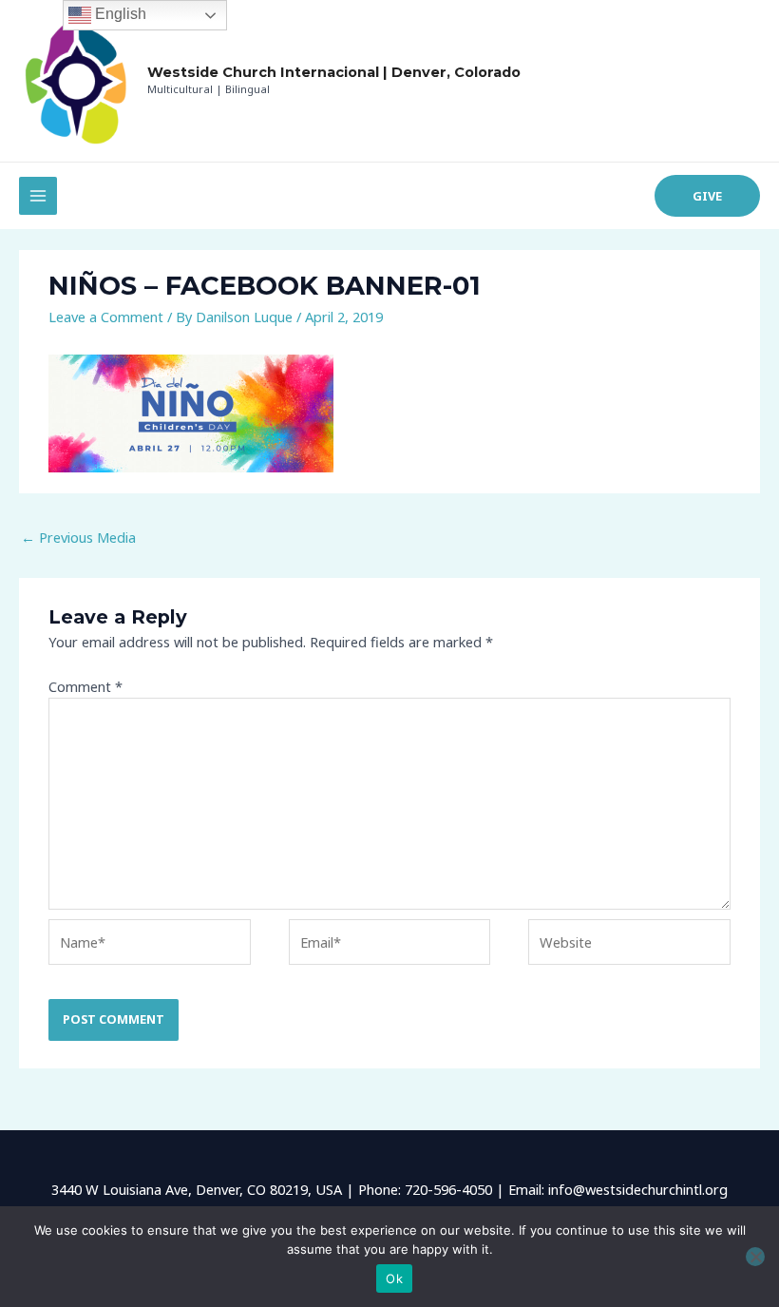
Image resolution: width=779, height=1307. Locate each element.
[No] (755, 1256)
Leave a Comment (105, 316)
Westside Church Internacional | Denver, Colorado (334, 72)
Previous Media (78, 537)
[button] (707, 196)
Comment (85, 686)
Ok (394, 1278)
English (118, 14)
